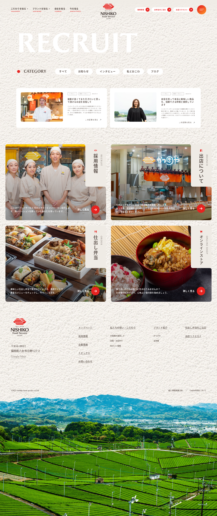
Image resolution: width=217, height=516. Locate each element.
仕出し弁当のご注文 (195, 328)
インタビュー (108, 71)
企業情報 (83, 345)
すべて (63, 71)
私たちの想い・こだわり (123, 328)
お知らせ (83, 71)
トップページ (85, 328)
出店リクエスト (182, 9)
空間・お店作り (116, 341)
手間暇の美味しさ (117, 336)
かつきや (157, 336)
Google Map (18, 356)
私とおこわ (133, 71)
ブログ (155, 71)
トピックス (84, 353)
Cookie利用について (198, 390)
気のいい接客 (115, 346)
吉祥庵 (156, 341)
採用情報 (140, 9)
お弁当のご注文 (160, 9)
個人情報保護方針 (175, 390)
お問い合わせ (85, 361)
